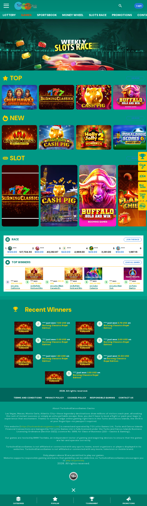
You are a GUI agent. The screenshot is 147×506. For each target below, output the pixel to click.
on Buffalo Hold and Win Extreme (36, 288)
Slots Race (97, 15)
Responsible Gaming (102, 397)
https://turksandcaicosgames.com (39, 426)
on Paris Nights (133, 287)
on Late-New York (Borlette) (115, 288)
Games (26, 15)
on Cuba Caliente (94, 287)
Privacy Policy (54, 397)
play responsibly (75, 460)
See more (135, 78)
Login (139, 5)
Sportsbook (47, 15)
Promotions (122, 15)
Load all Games (132, 262)
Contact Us (125, 397)
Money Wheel (73, 15)
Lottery (9, 15)
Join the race (132, 240)
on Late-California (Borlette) (15, 288)
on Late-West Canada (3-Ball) (56, 288)
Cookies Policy (76, 397)
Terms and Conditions (28, 397)
